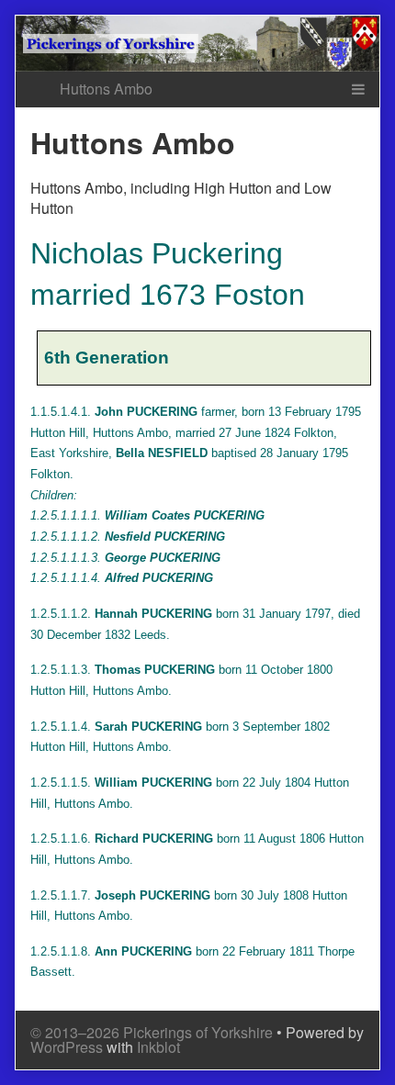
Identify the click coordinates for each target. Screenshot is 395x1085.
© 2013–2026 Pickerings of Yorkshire (151, 1032)
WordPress (66, 1046)
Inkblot (158, 1046)
